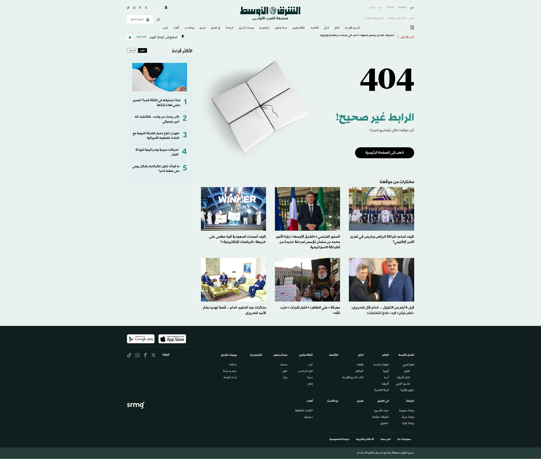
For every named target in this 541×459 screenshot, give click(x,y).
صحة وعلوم (281, 28)
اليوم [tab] (142, 50)
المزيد (165, 28)
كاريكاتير (359, 371)
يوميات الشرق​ (246, 28)
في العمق (215, 28)
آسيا (386, 377)
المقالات (360, 365)
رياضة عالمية (408, 423)
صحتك (283, 365)
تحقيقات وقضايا (380, 417)
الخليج (407, 371)
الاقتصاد (314, 28)
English (402, 7)
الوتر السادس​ (305, 371)
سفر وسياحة (230, 371)
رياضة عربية (408, 417)
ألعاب (176, 28)
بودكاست (189, 28)
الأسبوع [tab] (132, 50)
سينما (310, 377)
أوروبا (386, 371)
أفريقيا (385, 384)
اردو (381, 7)
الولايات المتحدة (381, 365)
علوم (285, 371)
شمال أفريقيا (403, 377)
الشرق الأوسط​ (352, 28)
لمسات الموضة (230, 377)
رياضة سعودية (406, 410)
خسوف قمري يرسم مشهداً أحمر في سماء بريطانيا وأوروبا (357, 37)
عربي (412, 7)
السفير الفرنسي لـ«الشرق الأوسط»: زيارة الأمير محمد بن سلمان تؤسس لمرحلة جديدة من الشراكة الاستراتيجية (308, 242)
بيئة (285, 377)
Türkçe (390, 7)
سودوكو (308, 417)
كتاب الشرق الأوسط (352, 377)
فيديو (203, 28)
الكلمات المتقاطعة (304, 410)
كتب (310, 365)
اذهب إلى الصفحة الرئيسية (384, 152)
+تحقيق (384, 423)
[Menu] (412, 28)
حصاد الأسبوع (381, 410)
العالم (337, 28)
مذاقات (233, 365)
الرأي (326, 28)
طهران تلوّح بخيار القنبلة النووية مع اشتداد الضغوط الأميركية (156, 135)
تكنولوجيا (264, 28)
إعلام (310, 384)
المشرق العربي (403, 384)
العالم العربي (408, 365)
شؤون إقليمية (407, 390)
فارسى (372, 7)
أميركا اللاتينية (381, 390)
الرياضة (230, 28)
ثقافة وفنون (298, 28)
